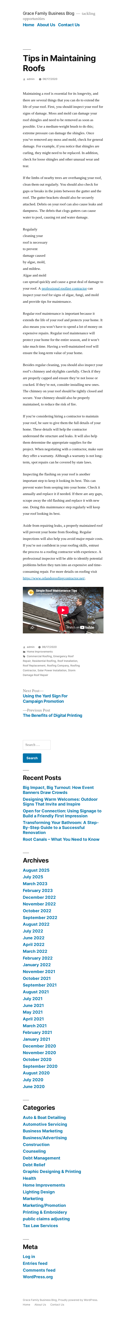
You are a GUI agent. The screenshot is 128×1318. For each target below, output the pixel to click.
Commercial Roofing (39, 656)
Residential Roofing (44, 660)
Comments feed (39, 1270)
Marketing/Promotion (44, 1205)
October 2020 (37, 1059)
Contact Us (69, 24)
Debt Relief (34, 1164)
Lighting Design (39, 1191)
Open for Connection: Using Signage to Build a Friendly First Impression (62, 813)
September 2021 (40, 985)
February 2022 (38, 958)
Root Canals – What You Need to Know (61, 839)
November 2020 (39, 1052)
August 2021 (36, 991)
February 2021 (37, 1032)
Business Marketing (43, 1130)
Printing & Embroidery (45, 1212)
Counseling (34, 1151)
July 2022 (33, 931)
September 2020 (40, 1066)
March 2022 (35, 951)
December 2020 (39, 1045)
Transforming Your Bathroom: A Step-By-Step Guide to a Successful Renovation (61, 827)
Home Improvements (40, 651)
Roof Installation (67, 660)
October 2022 (37, 910)
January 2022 (37, 964)
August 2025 (36, 870)
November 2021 (39, 971)
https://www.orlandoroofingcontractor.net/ (54, 578)
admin (30, 79)
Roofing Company (58, 665)
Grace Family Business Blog (48, 13)
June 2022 (33, 937)
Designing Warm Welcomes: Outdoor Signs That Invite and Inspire (60, 802)
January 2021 (36, 1039)
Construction (36, 1144)
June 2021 (33, 1005)
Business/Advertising (45, 1137)
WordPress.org (38, 1276)
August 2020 (36, 1072)
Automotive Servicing (45, 1124)
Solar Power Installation (52, 670)
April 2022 (33, 944)
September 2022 (40, 917)
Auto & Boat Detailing (44, 1117)
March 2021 (35, 1025)
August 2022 (36, 924)
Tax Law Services (40, 1225)
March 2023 (35, 883)
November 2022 (39, 903)
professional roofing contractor (64, 288)
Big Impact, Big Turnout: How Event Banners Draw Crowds (58, 790)
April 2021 (33, 1018)
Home (28, 24)
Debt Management (41, 1157)
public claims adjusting (46, 1218)
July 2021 (32, 998)
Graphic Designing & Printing (52, 1171)
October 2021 (37, 978)
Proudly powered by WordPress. (78, 1300)
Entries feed (35, 1263)
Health (29, 1178)
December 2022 (39, 897)
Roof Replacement (34, 665)
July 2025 (33, 876)
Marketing (33, 1198)
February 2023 (38, 890)
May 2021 (33, 1012)
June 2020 (34, 1086)
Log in (29, 1256)
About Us (46, 24)
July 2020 (33, 1079)
